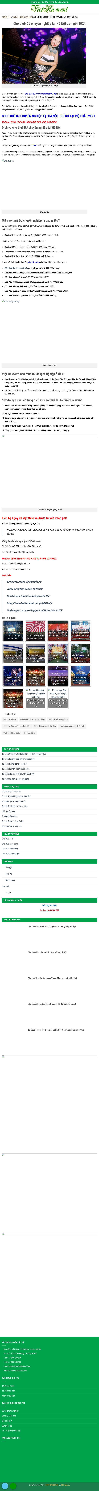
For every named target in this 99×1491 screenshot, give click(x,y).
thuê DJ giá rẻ (29, 733)
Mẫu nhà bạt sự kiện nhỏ (12, 826)
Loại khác (6, 886)
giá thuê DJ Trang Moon (58, 719)
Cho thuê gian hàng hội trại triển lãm (16, 796)
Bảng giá (9, 867)
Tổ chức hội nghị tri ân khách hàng (15, 769)
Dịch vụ (15, 17)
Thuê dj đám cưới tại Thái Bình (72, 726)
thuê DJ (34, 145)
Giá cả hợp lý (7, 1421)
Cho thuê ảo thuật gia (10, 853)
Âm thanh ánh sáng (9, 816)
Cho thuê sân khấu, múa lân (12, 821)
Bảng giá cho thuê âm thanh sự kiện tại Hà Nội (29, 603)
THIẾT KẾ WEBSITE (52, 1485)
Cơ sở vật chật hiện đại (11, 1431)
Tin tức (8, 892)
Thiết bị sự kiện (8, 1386)
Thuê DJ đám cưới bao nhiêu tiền (16, 726)
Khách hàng (10, 880)
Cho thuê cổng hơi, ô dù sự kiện (14, 806)
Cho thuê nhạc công (10, 844)
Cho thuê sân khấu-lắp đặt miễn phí (24, 581)
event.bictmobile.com (19, 1370)
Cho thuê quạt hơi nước (11, 791)
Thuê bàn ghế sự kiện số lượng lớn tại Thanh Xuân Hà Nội (34, 610)
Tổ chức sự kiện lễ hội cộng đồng (15, 779)
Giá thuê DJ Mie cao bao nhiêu (32, 719)
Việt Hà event (34, 262)
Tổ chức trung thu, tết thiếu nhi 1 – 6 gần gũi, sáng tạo (24, 754)
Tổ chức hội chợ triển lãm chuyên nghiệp (18, 759)
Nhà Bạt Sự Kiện (8, 811)
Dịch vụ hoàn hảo (9, 1416)
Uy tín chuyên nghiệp (10, 1411)
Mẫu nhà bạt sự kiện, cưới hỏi (14, 801)
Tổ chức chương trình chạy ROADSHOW (18, 774)
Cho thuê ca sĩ (7, 839)
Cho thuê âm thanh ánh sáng (17, 268)
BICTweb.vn (65, 1485)
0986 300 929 (16, 1358)
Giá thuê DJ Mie (9, 719)
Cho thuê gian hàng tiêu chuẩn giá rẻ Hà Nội (28, 596)
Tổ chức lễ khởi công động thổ (14, 764)
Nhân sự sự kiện (26, 17)
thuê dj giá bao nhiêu (11, 733)
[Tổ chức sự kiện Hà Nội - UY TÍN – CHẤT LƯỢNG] (49, 9)
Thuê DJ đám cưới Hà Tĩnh (45, 726)
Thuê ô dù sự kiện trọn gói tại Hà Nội (25, 588)
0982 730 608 (16, 1362)
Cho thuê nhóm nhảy (10, 848)
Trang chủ (6, 17)
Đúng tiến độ (7, 1426)
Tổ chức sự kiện (8, 1391)
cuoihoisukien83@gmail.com (19, 1366)
